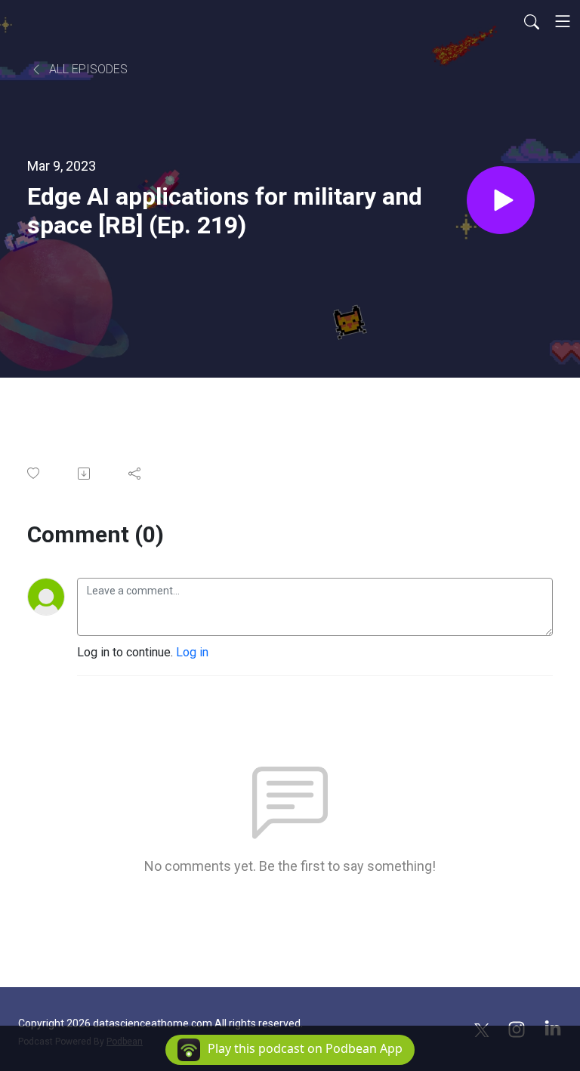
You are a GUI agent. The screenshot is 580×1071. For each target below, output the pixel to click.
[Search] (531, 21)
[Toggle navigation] (562, 21)
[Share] (135, 473)
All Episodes (87, 69)
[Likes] (34, 473)
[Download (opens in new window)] (85, 473)
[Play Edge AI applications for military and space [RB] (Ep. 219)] (501, 200)
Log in (192, 652)
